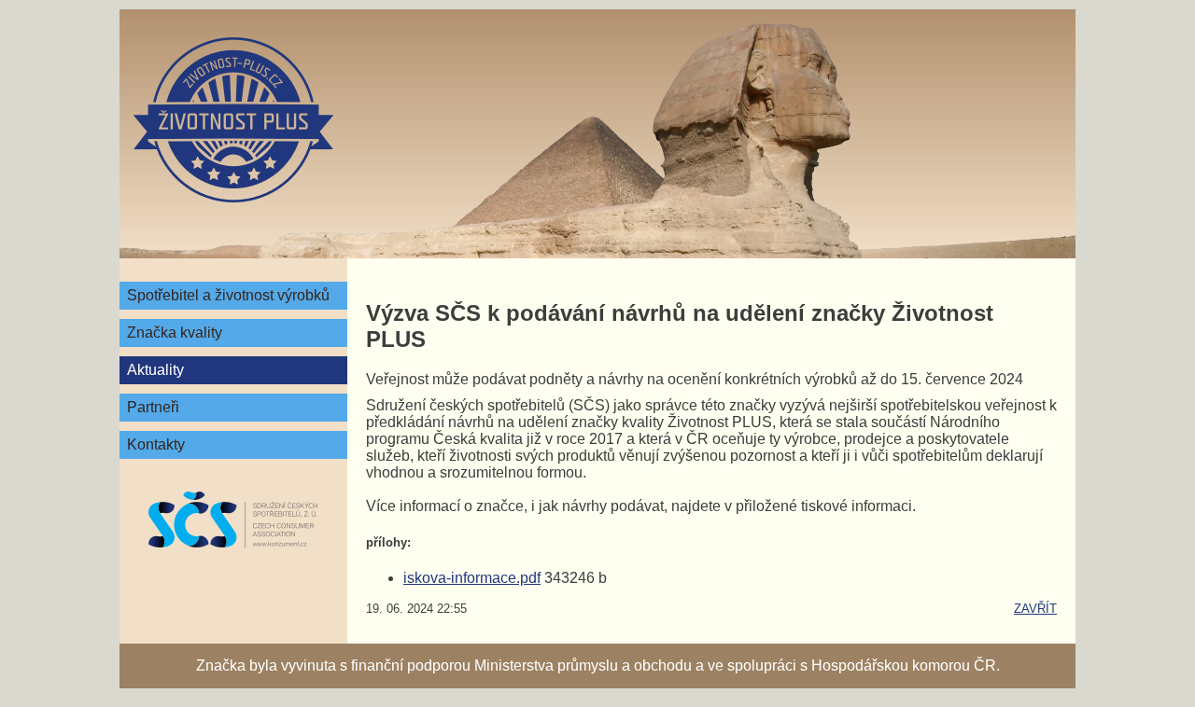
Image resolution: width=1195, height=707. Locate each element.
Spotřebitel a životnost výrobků (228, 295)
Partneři (153, 407)
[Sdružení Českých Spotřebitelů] (233, 520)
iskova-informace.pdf (472, 578)
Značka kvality (174, 332)
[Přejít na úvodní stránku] (233, 119)
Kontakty (156, 444)
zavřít (1035, 609)
